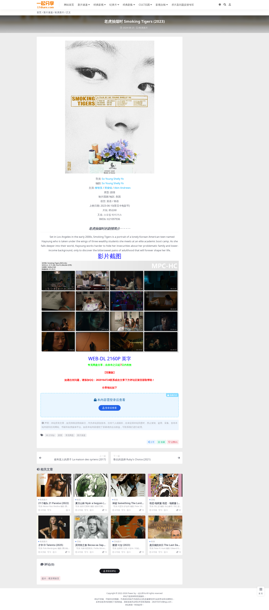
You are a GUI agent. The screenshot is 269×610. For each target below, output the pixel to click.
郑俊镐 (108, 187)
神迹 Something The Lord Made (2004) (127, 504)
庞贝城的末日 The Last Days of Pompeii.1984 (165, 546)
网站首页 (69, 4)
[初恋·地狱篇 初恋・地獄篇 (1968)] (165, 485)
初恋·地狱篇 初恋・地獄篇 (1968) (165, 504)
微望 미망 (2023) (121, 545)
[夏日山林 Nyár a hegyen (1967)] (91, 485)
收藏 (163, 442)
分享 (152, 442)
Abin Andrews (122, 187)
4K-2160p (50, 435)
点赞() (174, 442)
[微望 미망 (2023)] (128, 527)
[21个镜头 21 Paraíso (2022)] (54, 485)
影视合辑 (161, 4)
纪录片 (113, 4)
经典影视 (99, 4)
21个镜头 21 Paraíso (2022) (53, 503)
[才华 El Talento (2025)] (54, 527)
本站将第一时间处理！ (134, 604)
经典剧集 (128, 4)
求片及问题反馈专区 (183, 4)
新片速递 (83, 4)
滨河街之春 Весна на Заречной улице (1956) (90, 546)
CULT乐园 (144, 4)
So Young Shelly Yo (113, 178)
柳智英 (98, 187)
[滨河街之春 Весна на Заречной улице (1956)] (91, 527)
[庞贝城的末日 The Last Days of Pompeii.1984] (165, 527)
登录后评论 (111, 571)
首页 (39, 12)
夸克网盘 (70, 435)
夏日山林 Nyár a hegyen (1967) (91, 504)
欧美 (79, 499)
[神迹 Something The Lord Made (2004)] (128, 485)
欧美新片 (59, 12)
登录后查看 (111, 408)
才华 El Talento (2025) (50, 545)
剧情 (60, 435)
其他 (153, 499)
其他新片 (118, 541)
